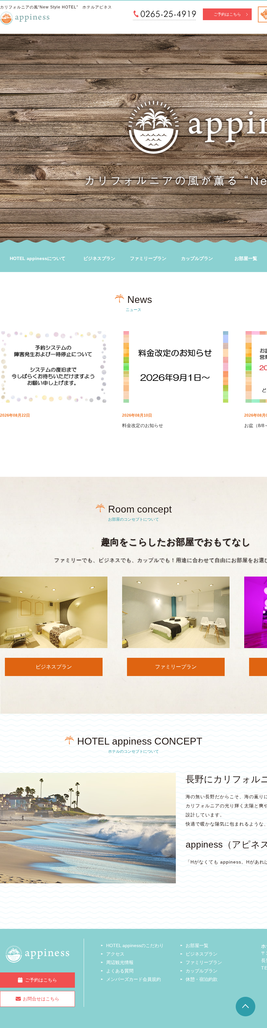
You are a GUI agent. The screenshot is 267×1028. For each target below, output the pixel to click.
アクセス (115, 953)
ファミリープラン (148, 258)
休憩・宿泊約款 (202, 979)
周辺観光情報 (120, 962)
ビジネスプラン (99, 258)
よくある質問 (120, 970)
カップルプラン (197, 258)
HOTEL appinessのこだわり (135, 945)
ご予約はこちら (227, 14)
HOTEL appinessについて (37, 258)
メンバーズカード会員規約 (133, 979)
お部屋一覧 (197, 945)
